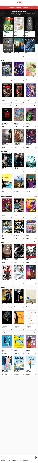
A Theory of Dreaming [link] (5, 76)
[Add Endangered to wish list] (23, 262)
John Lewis (4, 235)
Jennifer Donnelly (5, 123)
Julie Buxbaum (29, 326)
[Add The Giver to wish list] (23, 35)
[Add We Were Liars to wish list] (23, 56)
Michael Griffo (17, 168)
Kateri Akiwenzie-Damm (18, 214)
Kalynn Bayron (29, 144)
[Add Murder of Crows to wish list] (35, 284)
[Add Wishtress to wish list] (23, 81)
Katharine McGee (5, 371)
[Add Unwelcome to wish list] (23, 171)
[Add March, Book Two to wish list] (11, 238)
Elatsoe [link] (15, 279)
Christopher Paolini (28, 53)
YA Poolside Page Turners (6, 333)
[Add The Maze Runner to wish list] (12, 35)
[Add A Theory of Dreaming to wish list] (11, 81)
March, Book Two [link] (5, 234)
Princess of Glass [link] (17, 143)
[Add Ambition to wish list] (35, 193)
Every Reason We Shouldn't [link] (30, 370)
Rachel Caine (5, 168)
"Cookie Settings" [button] (22, 459)
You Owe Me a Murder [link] (5, 279)
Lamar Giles (16, 259)
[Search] (1, 5)
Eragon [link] (26, 52)
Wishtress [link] (15, 76)
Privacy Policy (25, 456)
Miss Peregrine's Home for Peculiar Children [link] (29, 31)
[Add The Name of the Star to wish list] (35, 171)
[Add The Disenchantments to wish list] (11, 193)
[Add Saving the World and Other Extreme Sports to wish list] (11, 308)
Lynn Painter (16, 350)
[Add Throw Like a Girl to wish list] (23, 374)
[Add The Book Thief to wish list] (11, 329)
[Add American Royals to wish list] (11, 374)
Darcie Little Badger (17, 280)
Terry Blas (28, 235)
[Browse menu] (36, 5)
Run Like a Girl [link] (28, 349)
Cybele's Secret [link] (16, 122)
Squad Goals (3, 287)
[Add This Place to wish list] (23, 217)
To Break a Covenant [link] (29, 258)
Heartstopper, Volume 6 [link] (30, 76)
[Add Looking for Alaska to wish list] (23, 308)
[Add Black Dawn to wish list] (11, 171)
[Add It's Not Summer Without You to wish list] (35, 308)
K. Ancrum (28, 280)
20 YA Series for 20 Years (19, 11)
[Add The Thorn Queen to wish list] (35, 102)
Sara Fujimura (29, 371)
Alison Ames (28, 259)
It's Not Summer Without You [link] (30, 303)
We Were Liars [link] (16, 52)
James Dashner (7, 32)
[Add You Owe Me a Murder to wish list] (11, 284)
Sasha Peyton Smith (29, 99)
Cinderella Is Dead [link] (29, 143)
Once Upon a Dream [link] (29, 122)
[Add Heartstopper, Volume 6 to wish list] (35, 81)
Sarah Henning (17, 371)
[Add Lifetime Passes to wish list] (35, 238)
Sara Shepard (17, 326)
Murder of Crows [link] (28, 279)
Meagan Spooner (5, 144)
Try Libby (10, 7)
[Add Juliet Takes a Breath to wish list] (35, 217)
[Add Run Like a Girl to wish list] (35, 353)
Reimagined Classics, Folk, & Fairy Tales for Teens (10, 106)
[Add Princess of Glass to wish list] (23, 147)
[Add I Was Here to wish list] (23, 193)
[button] (12, 31)
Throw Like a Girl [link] (17, 370)
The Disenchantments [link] (5, 188)
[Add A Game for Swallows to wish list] (23, 238)
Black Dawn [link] (4, 167)
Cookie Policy (26, 460)
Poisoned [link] (3, 122)
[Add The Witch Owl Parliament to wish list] (11, 217)
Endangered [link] (16, 258)
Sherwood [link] (4, 143)
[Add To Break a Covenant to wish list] (35, 262)
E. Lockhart (16, 53)
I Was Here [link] (16, 188)
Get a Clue (3, 242)
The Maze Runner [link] (6, 31)
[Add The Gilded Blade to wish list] (11, 102)
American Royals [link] (5, 370)
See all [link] (19, 16)
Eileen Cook (4, 280)
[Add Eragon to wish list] (33, 56)
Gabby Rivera (28, 214)
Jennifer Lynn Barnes (6, 99)
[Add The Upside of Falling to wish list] (11, 353)
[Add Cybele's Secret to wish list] (23, 126)
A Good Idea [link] (4, 258)
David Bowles (5, 214)
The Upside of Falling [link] (5, 349)
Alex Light (4, 350)
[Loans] (34, 5)
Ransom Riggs (27, 32)
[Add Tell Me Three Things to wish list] (35, 329)
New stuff (3, 60)
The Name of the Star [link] (29, 167)
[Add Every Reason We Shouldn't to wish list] (35, 374)
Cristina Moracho (5, 259)
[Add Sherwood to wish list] (11, 147)
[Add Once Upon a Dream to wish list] (35, 126)
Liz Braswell (28, 123)
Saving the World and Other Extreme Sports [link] (6, 303)
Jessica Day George (17, 144)
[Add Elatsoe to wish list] (23, 284)
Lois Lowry (16, 32)
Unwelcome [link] (16, 167)
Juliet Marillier (17, 123)
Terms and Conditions (17, 456)
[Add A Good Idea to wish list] (11, 262)
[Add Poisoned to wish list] (11, 126)
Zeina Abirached (17, 235)
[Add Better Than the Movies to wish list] (23, 353)
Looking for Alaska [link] (17, 303)
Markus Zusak (5, 326)
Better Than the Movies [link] (18, 349)
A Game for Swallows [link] (17, 234)
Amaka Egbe (28, 350)
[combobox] (17, 5)
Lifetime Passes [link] (28, 234)
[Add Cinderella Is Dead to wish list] (35, 147)
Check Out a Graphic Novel (6, 196)
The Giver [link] (15, 31)
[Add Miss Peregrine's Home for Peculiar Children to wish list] (33, 35)
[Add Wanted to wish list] (23, 329)
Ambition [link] (27, 188)
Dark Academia (4, 151)
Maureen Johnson (29, 168)
